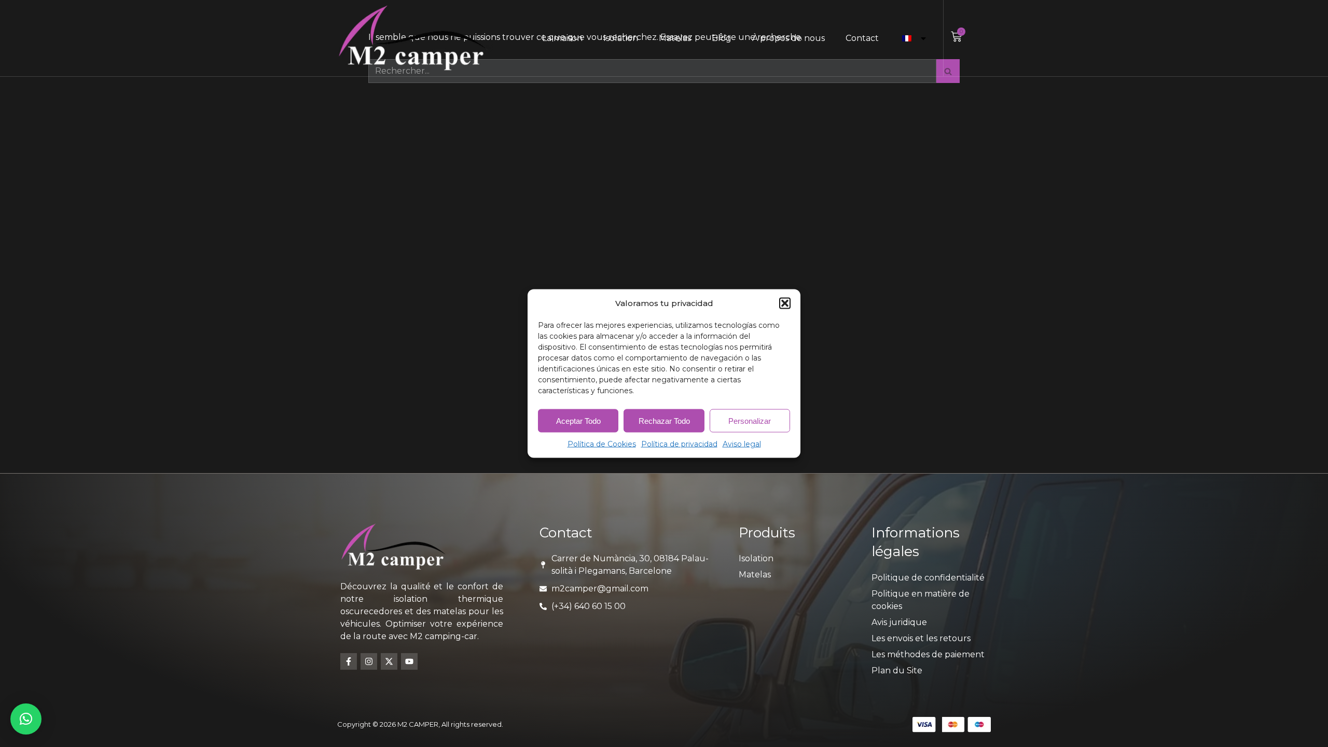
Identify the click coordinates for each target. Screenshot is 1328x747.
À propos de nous (788, 38)
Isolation (620, 38)
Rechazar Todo (664, 420)
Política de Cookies (602, 444)
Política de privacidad (679, 444)
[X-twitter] (389, 661)
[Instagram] (369, 661)
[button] (785, 303)
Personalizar (749, 420)
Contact (862, 38)
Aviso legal (742, 444)
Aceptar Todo (578, 420)
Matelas (675, 38)
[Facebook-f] (348, 661)
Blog (721, 38)
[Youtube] (409, 661)
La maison (562, 38)
